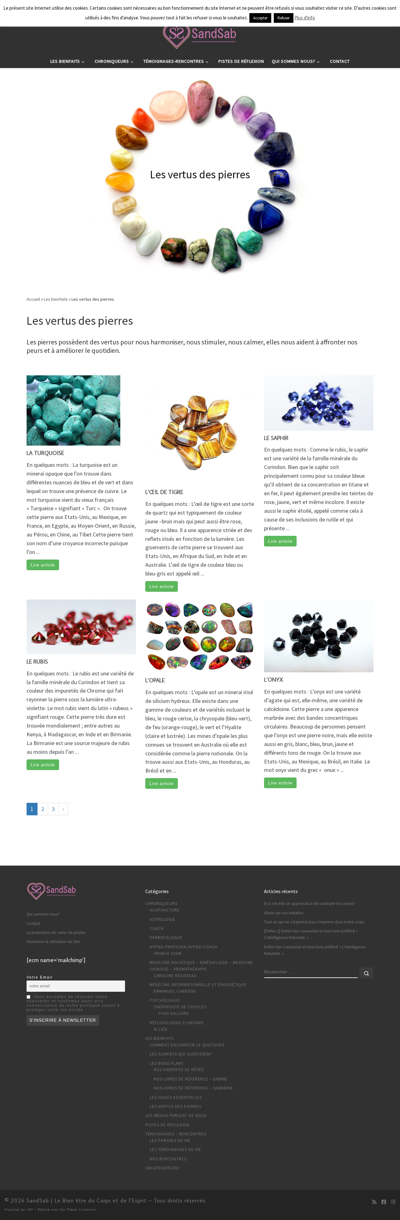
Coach (157, 928)
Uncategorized (162, 1168)
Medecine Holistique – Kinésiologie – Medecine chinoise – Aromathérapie (201, 966)
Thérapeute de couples (180, 1007)
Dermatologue (166, 937)
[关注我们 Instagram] (393, 1202)
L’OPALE (155, 680)
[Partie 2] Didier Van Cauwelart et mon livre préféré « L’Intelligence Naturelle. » (311, 934)
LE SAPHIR (276, 438)
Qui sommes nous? (43, 914)
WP (30, 1209)
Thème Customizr (81, 1209)
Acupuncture (165, 910)
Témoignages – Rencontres (175, 1134)
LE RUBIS (37, 661)
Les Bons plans (166, 1063)
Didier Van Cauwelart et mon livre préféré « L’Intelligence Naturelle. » (315, 950)
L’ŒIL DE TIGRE (164, 492)
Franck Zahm (168, 953)
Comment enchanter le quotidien (187, 1045)
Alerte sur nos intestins (283, 913)
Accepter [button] (260, 18)
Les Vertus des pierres (175, 1106)
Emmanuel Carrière (175, 991)
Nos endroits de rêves (179, 1069)
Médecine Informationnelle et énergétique (198, 984)
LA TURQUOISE (45, 453)
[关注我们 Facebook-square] (384, 1202)
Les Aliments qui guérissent (181, 1054)
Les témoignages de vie (175, 1149)
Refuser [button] (284, 18)
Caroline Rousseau (175, 975)
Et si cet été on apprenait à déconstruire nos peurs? (309, 903)
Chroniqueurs (161, 903)
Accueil (33, 299)
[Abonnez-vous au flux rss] (374, 1202)
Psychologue (165, 1000)
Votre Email (40, 977)
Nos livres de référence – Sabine (191, 1079)
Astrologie (162, 919)
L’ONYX (273, 679)
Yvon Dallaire (173, 1013)
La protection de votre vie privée (56, 932)
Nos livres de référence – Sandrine (193, 1088)
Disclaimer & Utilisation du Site (53, 941)
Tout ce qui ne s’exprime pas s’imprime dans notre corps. (314, 922)
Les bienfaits (56, 299)
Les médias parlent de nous (176, 1115)
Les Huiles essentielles (176, 1097)
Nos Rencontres (168, 1159)
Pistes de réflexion (167, 1125)
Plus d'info (304, 18)
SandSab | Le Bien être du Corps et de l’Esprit (87, 1200)
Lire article (43, 564)
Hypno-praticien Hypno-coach (183, 947)
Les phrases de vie (170, 1140)
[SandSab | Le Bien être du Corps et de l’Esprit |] (200, 34)
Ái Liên (161, 1029)
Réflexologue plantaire (177, 1022)
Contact (33, 923)
